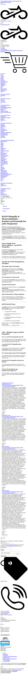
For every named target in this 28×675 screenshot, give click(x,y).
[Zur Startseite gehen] (5, 24)
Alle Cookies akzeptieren (5, 672)
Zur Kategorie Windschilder (6, 183)
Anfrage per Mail (6, 612)
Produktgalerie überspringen (7, 382)
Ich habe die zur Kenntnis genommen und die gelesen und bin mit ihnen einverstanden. (12, 546)
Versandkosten (23, 663)
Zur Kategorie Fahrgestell (6, 123)
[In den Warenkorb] (3, 414)
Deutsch (2, 203)
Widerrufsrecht (6, 657)
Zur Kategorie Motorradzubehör (7, 140)
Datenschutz (5, 654)
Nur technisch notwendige (6, 671)
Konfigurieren (14, 671)
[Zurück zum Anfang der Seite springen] (2, 667)
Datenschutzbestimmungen (12, 544)
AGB (10, 546)
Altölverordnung (6, 659)
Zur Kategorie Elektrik (5, 115)
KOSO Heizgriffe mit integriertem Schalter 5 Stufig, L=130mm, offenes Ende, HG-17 (12, 492)
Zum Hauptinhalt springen (6, 1)
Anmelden (3, 48)
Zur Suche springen (16, 1)
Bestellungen (3, 51)
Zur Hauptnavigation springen (11, 2)
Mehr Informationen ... (17, 670)
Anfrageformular (6, 661)
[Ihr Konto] (1, 41)
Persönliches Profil (9, 50)
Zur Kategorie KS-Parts (6, 188)
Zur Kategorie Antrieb (5, 94)
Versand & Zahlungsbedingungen (10, 656)
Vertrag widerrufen (4, 613)
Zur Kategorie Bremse (5, 105)
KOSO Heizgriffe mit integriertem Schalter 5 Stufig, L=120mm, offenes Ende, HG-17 (12, 448)
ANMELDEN (3, 556)
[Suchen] (2, 23)
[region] (14, 459)
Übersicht (3, 50)
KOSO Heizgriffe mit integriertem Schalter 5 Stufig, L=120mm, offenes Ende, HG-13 (12, 417)
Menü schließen (6, 45)
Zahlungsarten (20, 50)
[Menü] (2, 4)
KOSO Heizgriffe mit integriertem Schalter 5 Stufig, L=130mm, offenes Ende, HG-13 (12, 386)
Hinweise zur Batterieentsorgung (10, 658)
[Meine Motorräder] (14, 18)
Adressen (15, 50)
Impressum (5, 655)
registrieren (5, 49)
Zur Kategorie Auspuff (5, 98)
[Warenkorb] (14, 72)
